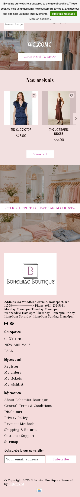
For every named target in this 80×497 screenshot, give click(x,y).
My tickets (13, 378)
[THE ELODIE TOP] (21, 108)
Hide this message (63, 13)
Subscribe (61, 459)
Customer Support (19, 435)
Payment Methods (19, 423)
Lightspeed (16, 484)
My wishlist (13, 384)
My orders (12, 372)
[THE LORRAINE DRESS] (59, 108)
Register (11, 366)
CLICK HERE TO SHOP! (40, 57)
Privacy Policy (16, 417)
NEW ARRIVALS (17, 345)
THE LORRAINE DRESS (58, 132)
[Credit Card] (39, 490)
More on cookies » (40, 19)
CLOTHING (13, 339)
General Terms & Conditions (28, 406)
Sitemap (11, 441)
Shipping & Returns (20, 429)
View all (40, 154)
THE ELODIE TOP (21, 130)
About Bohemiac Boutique (26, 400)
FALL (8, 351)
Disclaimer (13, 411)
